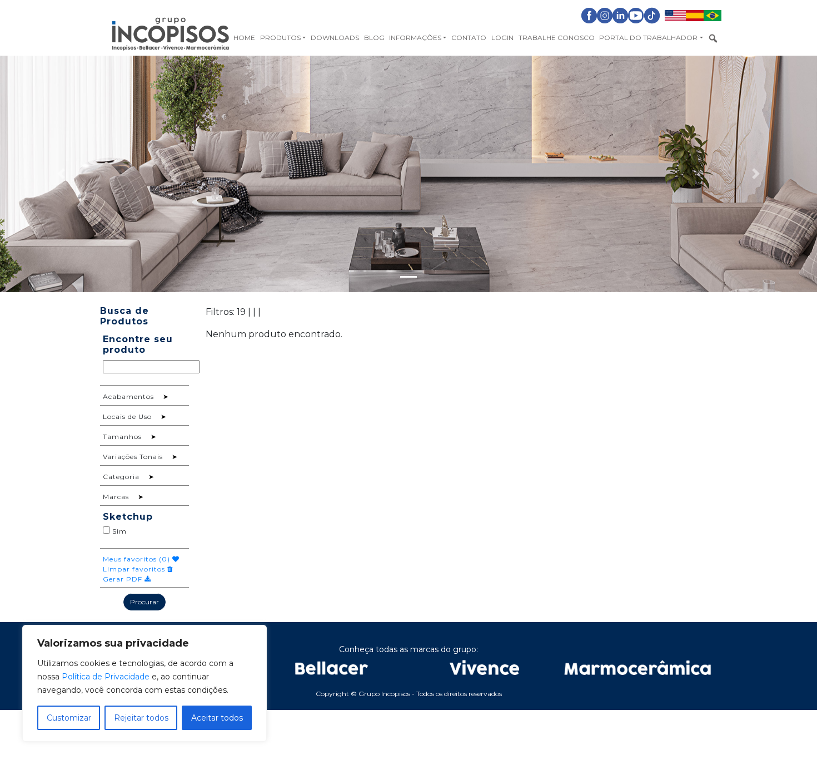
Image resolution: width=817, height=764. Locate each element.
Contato (468, 37)
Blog (374, 37)
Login (502, 37)
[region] (144, 683)
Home (244, 37)
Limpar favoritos (135, 569)
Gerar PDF (124, 579)
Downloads (335, 37)
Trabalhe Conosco (557, 37)
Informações (415, 37)
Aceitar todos (217, 718)
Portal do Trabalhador (648, 37)
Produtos (280, 37)
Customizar (69, 718)
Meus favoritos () (137, 559)
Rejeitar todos (141, 718)
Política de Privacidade (106, 677)
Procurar (144, 602)
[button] (61, 174)
